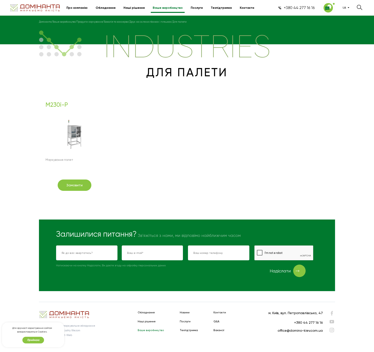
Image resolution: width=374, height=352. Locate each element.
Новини (185, 312)
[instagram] (332, 330)
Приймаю (33, 340)
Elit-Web (67, 335)
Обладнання (106, 8)
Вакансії (218, 330)
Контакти (247, 8)
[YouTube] (332, 321)
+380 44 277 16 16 (308, 322)
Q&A (216, 321)
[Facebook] (332, 314)
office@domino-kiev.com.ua (300, 330)
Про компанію (77, 8)
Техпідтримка (221, 8)
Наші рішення (134, 8)
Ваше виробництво (168, 8)
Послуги (197, 8)
